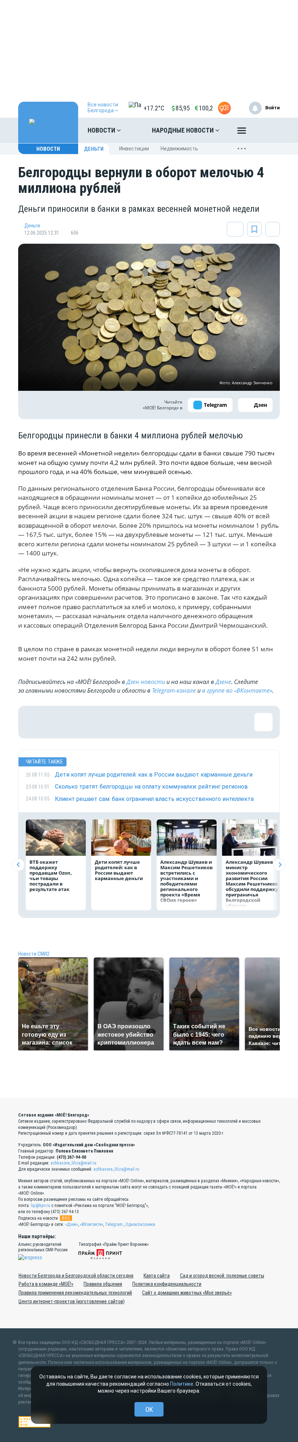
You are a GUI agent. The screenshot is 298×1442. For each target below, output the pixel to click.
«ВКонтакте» (91, 1224)
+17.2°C (154, 108)
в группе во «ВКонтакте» (237, 690)
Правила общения (103, 1284)
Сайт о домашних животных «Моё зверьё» (187, 1293)
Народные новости (183, 130)
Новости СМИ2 (33, 954)
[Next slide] (279, 864)
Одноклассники (140, 1224)
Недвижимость (179, 148)
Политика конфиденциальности (166, 1284)
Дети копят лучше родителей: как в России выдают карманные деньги (119, 870)
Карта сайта (157, 1276)
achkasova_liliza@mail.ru (73, 1163)
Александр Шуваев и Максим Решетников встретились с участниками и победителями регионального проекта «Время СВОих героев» (186, 881)
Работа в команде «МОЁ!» (46, 1284)
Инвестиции (134, 148)
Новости (102, 130)
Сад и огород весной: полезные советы (222, 1276)
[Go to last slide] (18, 864)
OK (149, 1409)
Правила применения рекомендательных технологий (75, 1293)
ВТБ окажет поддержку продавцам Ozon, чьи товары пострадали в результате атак (50, 875)
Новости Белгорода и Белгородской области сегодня (76, 1276)
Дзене (223, 682)
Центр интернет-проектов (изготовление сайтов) (72, 1301)
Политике (181, 1384)
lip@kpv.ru (40, 1205)
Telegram (113, 1224)
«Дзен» (71, 1224)
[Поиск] (267, 130)
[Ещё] (241, 132)
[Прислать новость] (224, 108)
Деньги (94, 149)
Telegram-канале (174, 690)
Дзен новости (145, 682)
